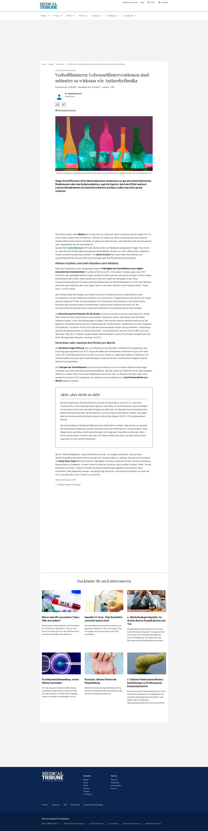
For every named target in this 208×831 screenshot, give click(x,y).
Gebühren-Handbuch (130, 2)
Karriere (114, 788)
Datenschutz (75, 805)
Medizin (85, 780)
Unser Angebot (116, 785)
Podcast (86, 791)
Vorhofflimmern (75, 247)
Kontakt (45, 805)
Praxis (85, 783)
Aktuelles (87, 776)
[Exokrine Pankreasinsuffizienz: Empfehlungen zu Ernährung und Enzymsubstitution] (146, 663)
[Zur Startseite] (48, 6)
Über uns (114, 780)
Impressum (56, 805)
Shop (142, 2)
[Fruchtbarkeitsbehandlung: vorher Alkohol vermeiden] (61, 663)
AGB (65, 805)
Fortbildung (87, 794)
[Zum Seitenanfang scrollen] (204, 827)
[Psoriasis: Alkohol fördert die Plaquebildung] (104, 663)
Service (114, 776)
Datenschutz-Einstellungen (93, 805)
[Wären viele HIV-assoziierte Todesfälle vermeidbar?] (61, 601)
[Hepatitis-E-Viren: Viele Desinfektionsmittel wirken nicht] (104, 601)
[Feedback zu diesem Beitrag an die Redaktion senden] (64, 105)
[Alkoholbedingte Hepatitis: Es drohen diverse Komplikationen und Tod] (146, 601)
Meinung (86, 788)
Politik (85, 785)
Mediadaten (115, 783)
